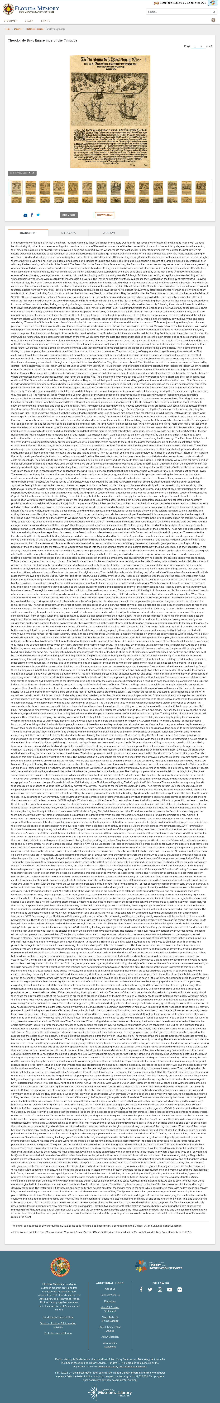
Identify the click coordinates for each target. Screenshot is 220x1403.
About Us (110, 1288)
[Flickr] (179, 1290)
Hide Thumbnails (22, 173)
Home (7, 29)
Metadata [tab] (68, 232)
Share (45, 21)
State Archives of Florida (58, 1333)
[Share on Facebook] (31, 215)
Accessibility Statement (110, 1345)
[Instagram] (160, 1290)
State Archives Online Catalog (110, 1319)
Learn (29, 21)
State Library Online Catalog (110, 1328)
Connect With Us (110, 1294)
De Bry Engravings (56, 29)
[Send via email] (25, 215)
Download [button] (105, 215)
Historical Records (34, 29)
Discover (11, 21)
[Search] (214, 12)
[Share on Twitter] (37, 215)
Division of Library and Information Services (122, 1366)
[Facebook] (141, 1290)
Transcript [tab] (28, 233)
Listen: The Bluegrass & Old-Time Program (183, 3)
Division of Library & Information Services (58, 1325)
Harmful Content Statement (110, 1309)
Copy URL (69, 215)
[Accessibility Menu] (213, 20)
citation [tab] (109, 232)
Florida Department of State (58, 1317)
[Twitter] (150, 1290)
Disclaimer (110, 1301)
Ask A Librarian (110, 1336)
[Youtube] (170, 1290)
